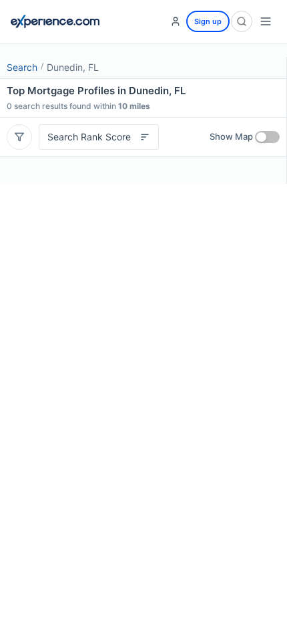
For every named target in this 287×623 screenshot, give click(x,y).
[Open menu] (265, 21)
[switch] (267, 137)
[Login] (175, 21)
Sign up (208, 21)
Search (22, 67)
